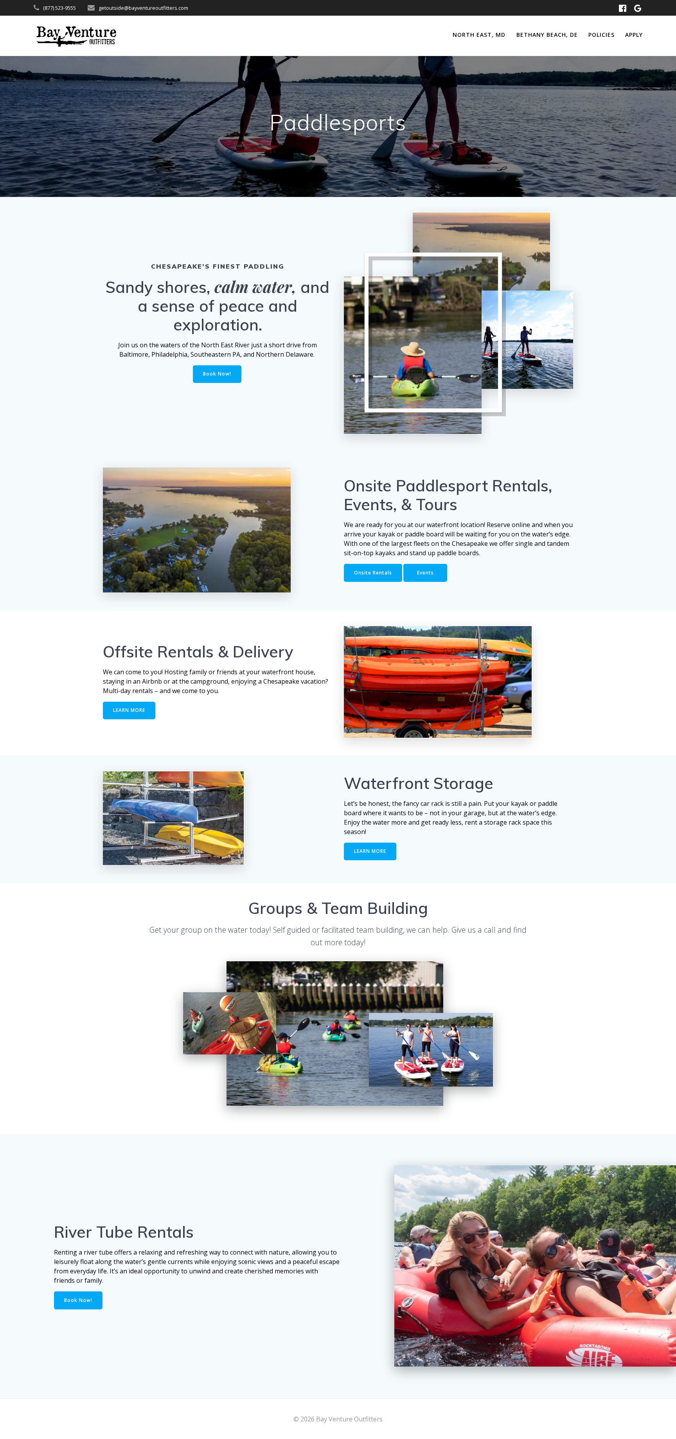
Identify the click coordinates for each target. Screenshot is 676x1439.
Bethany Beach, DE (547, 34)
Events (425, 572)
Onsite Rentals (373, 572)
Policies (601, 34)
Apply (634, 34)
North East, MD (479, 34)
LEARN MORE (129, 710)
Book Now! (217, 373)
